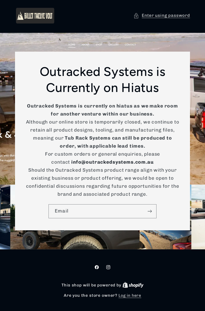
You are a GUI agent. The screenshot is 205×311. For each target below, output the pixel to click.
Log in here (129, 295)
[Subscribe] (149, 211)
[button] (162, 15)
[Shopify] (133, 285)
